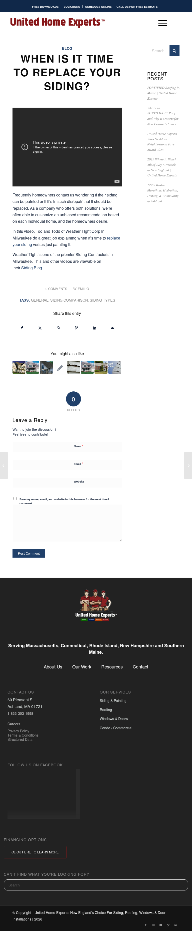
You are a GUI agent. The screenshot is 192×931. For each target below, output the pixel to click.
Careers (14, 723)
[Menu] (160, 23)
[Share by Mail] (113, 328)
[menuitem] (45, 6)
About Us (53, 666)
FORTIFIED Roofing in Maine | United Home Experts (163, 93)
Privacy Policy (18, 730)
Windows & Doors (114, 718)
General (39, 300)
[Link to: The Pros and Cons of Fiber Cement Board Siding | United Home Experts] (114, 367)
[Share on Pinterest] (77, 328)
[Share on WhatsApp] (58, 328)
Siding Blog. (32, 268)
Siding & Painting (113, 700)
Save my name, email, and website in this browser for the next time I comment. (64, 501)
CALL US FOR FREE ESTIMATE (137, 7)
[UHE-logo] (57, 23)
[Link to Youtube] (160, 924)
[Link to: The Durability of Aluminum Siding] (87, 367)
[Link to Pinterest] (168, 924)
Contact (140, 666)
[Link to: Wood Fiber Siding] (73, 367)
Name (78, 445)
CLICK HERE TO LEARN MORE (35, 852)
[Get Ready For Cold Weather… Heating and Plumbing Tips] (188, 465)
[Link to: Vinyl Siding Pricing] (60, 368)
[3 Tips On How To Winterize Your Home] (4, 465)
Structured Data (20, 739)
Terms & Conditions (23, 735)
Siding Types (102, 300)
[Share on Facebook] (22, 328)
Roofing (106, 709)
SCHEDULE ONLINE (98, 7)
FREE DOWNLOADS (45, 7)
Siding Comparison (69, 300)
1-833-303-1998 (20, 713)
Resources (112, 666)
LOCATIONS (72, 7)
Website (79, 481)
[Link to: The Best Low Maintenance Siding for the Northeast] (19, 367)
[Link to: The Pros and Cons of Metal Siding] (32, 367)
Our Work (81, 666)
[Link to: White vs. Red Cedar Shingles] (101, 367)
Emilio (83, 288)
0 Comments (56, 288)
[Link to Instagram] (153, 924)
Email (78, 463)
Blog (67, 48)
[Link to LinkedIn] (176, 924)
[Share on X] (40, 328)
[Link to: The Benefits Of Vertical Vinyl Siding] (46, 367)
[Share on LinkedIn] (95, 328)
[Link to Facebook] (146, 924)
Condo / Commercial (116, 727)
